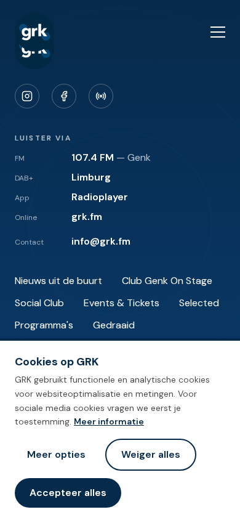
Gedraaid (114, 325)
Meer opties (56, 454)
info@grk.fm (100, 241)
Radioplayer (99, 196)
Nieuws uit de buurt (58, 280)
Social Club (39, 302)
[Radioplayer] (101, 96)
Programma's (44, 325)
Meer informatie (109, 421)
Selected (199, 302)
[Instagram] (27, 96)
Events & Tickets (121, 302)
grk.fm (86, 216)
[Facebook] (64, 96)
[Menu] (217, 32)
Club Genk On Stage (167, 280)
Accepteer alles (68, 492)
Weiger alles (150, 454)
